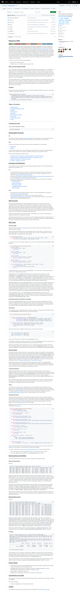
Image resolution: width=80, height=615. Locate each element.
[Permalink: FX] (8, 136)
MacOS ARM (13, 146)
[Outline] (55, 37)
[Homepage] (2, 2)
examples (11, 20)
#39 (46, 26)
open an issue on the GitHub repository (28, 449)
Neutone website (21, 402)
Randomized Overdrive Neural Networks (42, 176)
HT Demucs (12, 160)
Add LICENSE (29, 28)
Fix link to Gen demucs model (20, 15)
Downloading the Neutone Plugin (17, 108)
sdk (65, 23)
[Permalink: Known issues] (8, 563)
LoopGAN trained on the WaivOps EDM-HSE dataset (21, 157)
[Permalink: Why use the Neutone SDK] (8, 66)
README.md (11, 31)
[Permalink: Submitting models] (8, 395)
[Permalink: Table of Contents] (8, 104)
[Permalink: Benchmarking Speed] (8, 461)
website (10, 447)
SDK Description (13, 111)
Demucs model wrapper (25, 360)
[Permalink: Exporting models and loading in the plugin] (8, 299)
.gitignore (11, 26)
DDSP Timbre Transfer (16, 183)
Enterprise (32, 1)
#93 (47, 20)
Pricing (38, 1)
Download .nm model (39, 155)
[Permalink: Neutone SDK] (8, 41)
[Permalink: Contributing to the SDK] (8, 575)
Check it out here (46, 589)
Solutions (12, 1)
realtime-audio (61, 23)
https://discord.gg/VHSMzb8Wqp (65, 16)
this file (37, 569)
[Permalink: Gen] (8, 142)
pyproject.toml (11, 33)
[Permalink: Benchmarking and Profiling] (8, 456)
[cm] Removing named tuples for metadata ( (35, 24)
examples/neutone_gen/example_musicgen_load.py (20, 196)
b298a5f (43, 15)
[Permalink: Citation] (8, 87)
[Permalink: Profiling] (8, 532)
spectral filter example (37, 360)
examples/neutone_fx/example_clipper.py (23, 174)
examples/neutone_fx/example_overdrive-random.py (25, 177)
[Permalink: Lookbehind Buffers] (8, 368)
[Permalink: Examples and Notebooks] (8, 163)
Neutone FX (38, 49)
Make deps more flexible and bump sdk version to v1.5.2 (37, 22)
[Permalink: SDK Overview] (8, 201)
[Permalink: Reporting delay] (8, 350)
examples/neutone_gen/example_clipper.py (19, 193)
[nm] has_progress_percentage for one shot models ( (36, 20)
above (46, 521)
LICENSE (10, 28)
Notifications (62, 5)
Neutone (5, 5)
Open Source (25, 1)
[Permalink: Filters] (8, 385)
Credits (11, 119)
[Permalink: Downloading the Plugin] (8, 133)
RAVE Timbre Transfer (16, 184)
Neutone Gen (46, 49)
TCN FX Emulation (16, 181)
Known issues (13, 116)
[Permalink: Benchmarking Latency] (8, 497)
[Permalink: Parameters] (8, 308)
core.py (32, 445)
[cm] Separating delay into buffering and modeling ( (36, 26)
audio (62, 18)
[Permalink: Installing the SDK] (8, 123)
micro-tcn (18, 405)
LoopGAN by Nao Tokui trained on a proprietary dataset (22, 155)
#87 (44, 24)
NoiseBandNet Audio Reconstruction (19, 186)
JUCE (10, 69)
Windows (12, 148)
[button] (53, 94)
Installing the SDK (14, 107)
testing (10, 24)
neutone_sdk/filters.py (20, 389)
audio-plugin (66, 18)
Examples (12, 110)
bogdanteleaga (12, 15)
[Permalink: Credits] (8, 587)
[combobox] (43, 12)
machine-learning (68, 20)
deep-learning (61, 20)
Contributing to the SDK (15, 117)
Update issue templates (31, 17)
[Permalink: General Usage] (8, 225)
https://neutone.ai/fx (28, 138)
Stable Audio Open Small (15, 158)
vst (68, 23)
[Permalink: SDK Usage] (8, 222)
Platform (6, 1)
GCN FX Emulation (16, 187)
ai (59, 18)
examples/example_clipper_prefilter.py (17, 392)
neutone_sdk (11, 5)
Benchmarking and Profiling (16, 114)
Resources (18, 1)
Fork (68, 5)
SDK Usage (12, 113)
